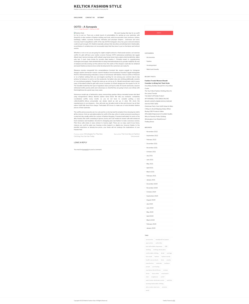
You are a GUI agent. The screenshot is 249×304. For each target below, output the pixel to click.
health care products (152, 260)
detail (162, 253)
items (162, 260)
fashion (156, 256)
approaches (149, 243)
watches (169, 280)
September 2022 (152, 135)
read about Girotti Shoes (153, 270)
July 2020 (149, 204)
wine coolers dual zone (153, 287)
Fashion (149, 61)
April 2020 (149, 216)
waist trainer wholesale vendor (155, 280)
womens (164, 287)
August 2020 (150, 200)
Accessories (150, 57)
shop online (155, 273)
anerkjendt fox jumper (162, 239)
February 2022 (151, 139)
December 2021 (151, 143)
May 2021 (149, 164)
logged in (85, 149)
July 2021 (149, 156)
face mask (149, 256)
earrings (169, 253)
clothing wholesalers (159, 249)
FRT (174, 300)
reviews (165, 270)
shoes (147, 273)
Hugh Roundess (84, 29)
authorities (159, 243)
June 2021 (149, 160)
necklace (167, 263)
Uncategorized (151, 65)
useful (162, 277)
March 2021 (150, 172)
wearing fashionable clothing (155, 283)
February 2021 (151, 176)
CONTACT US (90, 17)
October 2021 (151, 152)
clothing (148, 249)
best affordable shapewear (154, 246)
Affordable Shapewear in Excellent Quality (158, 114)
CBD (166, 246)
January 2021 (150, 180)
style (147, 277)
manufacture (150, 263)
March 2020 (150, 220)
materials (159, 263)
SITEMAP (100, 17)
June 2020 (149, 208)
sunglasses (154, 277)
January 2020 (150, 228)
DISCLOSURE (78, 17)
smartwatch (165, 273)
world (147, 290)
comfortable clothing (152, 253)
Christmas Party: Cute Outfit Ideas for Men (159, 106)
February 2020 (151, 224)
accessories (149, 239)
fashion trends (165, 256)
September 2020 (152, 196)
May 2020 (149, 212)
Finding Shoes (149, 122)
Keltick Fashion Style (98, 6)
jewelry (169, 260)
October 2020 (151, 192)
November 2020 (152, 188)
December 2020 (152, 184)
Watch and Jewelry (152, 69)
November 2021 (151, 148)
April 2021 (149, 168)
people (148, 266)
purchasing (155, 266)
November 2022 (152, 132)
